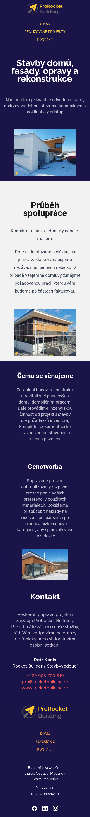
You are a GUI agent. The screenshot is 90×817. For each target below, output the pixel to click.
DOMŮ (45, 734)
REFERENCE (44, 741)
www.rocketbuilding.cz (45, 687)
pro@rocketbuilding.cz (45, 681)
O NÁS (45, 24)
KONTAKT (45, 40)
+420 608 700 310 (45, 675)
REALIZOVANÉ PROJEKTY (45, 32)
